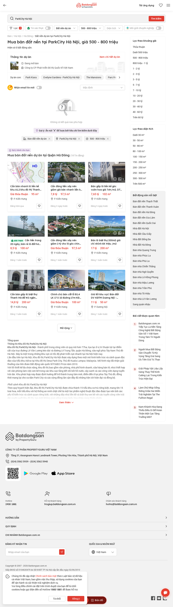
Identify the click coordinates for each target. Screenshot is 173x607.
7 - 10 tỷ (137, 90)
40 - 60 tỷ (137, 111)
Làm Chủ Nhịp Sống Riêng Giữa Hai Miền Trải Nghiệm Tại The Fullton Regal (149, 392)
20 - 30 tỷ (137, 101)
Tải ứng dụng (146, 5)
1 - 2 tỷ (136, 68)
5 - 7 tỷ (136, 84)
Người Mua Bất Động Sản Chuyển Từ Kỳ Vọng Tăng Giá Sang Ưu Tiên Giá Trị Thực (149, 354)
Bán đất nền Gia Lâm (144, 217)
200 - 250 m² (139, 167)
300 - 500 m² (139, 178)
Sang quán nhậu (141, 304)
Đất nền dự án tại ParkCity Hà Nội (52, 36)
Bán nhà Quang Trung (144, 250)
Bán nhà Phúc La (142, 255)
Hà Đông (28, 36)
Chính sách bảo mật (46, 576)
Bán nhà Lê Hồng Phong (145, 277)
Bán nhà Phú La (141, 261)
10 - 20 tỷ (137, 95)
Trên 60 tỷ (138, 117)
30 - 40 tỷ (137, 106)
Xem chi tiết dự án (110, 56)
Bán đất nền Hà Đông (144, 212)
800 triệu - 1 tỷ (140, 63)
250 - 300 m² (139, 172)
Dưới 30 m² (138, 135)
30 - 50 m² (138, 140)
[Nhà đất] (86, 4)
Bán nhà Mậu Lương (143, 282)
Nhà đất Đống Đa (142, 239)
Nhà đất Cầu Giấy (142, 233)
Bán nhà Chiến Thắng (144, 266)
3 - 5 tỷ (136, 79)
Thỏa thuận (139, 46)
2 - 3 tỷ (136, 74)
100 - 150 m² (139, 156)
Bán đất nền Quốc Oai (144, 223)
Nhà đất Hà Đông (142, 244)
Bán (9, 36)
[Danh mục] (4, 5)
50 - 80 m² (138, 145)
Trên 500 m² (139, 183)
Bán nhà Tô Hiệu (141, 293)
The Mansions (93, 77)
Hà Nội (17, 36)
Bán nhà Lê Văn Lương (145, 298)
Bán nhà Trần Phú (142, 288)
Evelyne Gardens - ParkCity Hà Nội (61, 77)
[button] (119, 77)
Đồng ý (76, 598)
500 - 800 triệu (140, 57)
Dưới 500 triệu (140, 52)
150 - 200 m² (139, 162)
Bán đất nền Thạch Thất (145, 201)
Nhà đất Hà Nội (141, 228)
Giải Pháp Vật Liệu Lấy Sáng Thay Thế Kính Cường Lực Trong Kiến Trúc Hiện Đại (151, 373)
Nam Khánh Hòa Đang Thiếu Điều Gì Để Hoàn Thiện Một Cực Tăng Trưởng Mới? (150, 411)
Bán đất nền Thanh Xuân (146, 206)
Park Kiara (31, 77)
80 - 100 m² (139, 151)
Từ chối (57, 598)
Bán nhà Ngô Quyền (143, 271)
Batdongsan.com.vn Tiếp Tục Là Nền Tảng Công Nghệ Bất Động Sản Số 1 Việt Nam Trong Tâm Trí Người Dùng (150, 332)
